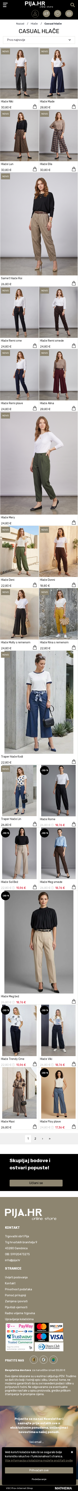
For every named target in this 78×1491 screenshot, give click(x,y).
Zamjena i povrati (16, 1301)
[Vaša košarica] (69, 13)
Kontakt (10, 1283)
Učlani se (36, 1183)
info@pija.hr (12, 1260)
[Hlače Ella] (74, 169)
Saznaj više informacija (25, 1173)
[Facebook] (35, 1359)
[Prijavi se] (35, 13)
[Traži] (72, 5)
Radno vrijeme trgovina (20, 1313)
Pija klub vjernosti (16, 1307)
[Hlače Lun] (35, 169)
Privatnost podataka (18, 1289)
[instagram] (53, 1359)
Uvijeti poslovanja (16, 1277)
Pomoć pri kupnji (15, 1295)
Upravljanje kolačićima (19, 1319)
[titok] (44, 1359)
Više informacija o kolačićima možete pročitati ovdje (39, 1460)
